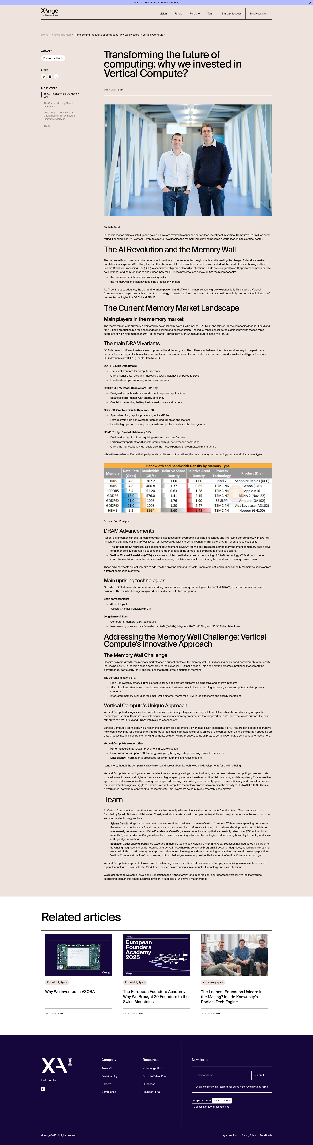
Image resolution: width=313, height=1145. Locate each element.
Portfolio (195, 13)
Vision (163, 13)
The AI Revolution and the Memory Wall (61, 95)
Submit (259, 1075)
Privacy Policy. (260, 1086)
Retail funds (266, 1135)
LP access (149, 1084)
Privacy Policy (248, 1135)
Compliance (109, 1092)
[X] (56, 76)
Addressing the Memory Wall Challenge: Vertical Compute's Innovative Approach (59, 115)
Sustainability (109, 1076)
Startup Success (231, 13)
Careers (106, 1084)
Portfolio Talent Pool (154, 1076)
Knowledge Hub (152, 1068)
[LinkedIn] (49, 76)
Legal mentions (230, 1135)
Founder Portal (151, 1092)
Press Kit (107, 1068)
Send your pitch (258, 13)
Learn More (173, 2)
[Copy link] (43, 76)
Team (211, 13)
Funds (178, 13)
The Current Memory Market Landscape (58, 105)
